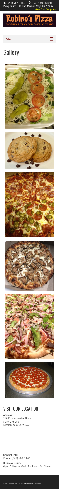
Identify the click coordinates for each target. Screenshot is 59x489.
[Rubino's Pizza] (29, 20)
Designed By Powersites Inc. (31, 483)
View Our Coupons (45, 9)
